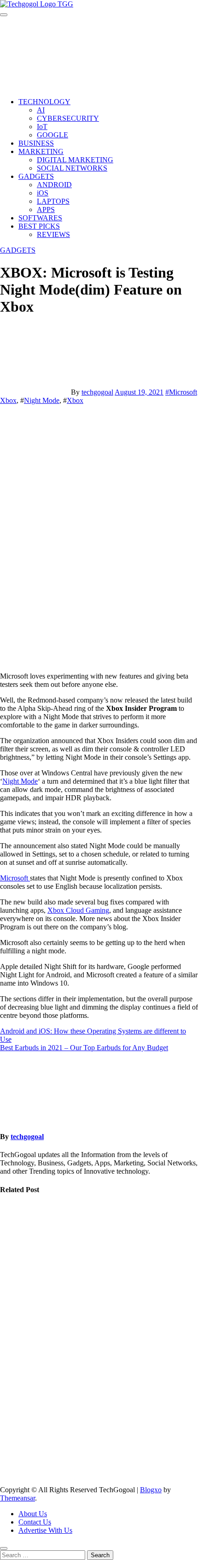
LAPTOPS (53, 201)
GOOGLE (52, 135)
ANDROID (54, 185)
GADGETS (36, 176)
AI (41, 110)
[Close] (3, 1548)
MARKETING (41, 151)
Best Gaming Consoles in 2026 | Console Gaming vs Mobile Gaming (22, 1246)
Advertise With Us (45, 1530)
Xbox (75, 400)
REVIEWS (53, 234)
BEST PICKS (39, 226)
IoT (42, 126)
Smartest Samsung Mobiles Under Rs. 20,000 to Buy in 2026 (21, 1332)
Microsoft (15, 878)
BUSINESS (36, 143)
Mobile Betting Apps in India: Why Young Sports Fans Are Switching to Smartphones (23, 1422)
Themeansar (17, 1498)
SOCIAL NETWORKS (72, 168)
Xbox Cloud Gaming (78, 910)
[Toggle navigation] (3, 14)
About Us (32, 1514)
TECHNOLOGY (44, 102)
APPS (46, 209)
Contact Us (34, 1522)
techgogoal (97, 392)
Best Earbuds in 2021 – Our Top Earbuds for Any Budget (84, 1048)
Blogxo (151, 1490)
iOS (42, 193)
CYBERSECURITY (68, 118)
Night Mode (41, 400)
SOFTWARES (40, 218)
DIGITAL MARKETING (75, 160)
